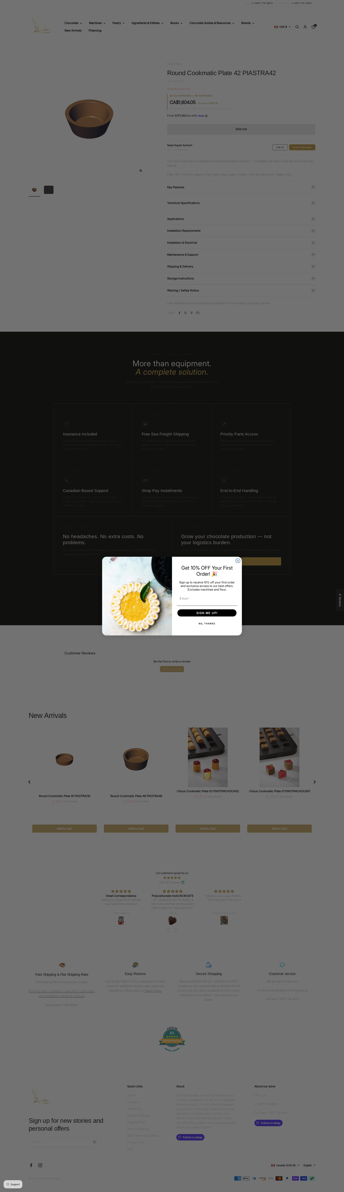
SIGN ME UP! (207, 613)
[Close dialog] (238, 561)
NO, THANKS (207, 623)
